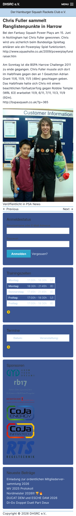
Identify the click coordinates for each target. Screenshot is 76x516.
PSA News (33, 204)
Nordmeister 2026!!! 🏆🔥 (25, 493)
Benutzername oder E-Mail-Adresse (28, 225)
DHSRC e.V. (11, 4)
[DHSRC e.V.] (10, 12)
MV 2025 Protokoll (20, 488)
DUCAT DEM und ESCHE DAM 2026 (32, 498)
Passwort (12, 238)
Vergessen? (40, 254)
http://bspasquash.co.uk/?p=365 (25, 102)
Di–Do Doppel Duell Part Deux (28, 502)
